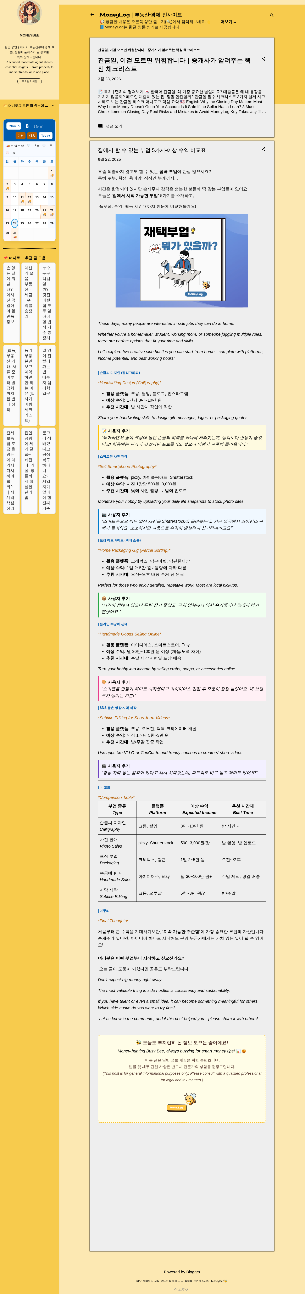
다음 (32, 135)
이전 (20, 135)
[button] (263, 59)
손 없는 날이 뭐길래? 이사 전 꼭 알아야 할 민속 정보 (10, 295)
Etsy (186, 645)
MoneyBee (29, 35)
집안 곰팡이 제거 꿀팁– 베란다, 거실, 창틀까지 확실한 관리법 (29, 465)
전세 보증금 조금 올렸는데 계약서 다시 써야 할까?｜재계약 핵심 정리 (10, 470)
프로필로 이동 (29, 81)
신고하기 (182, 1289)
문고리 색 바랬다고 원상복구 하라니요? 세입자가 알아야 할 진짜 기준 (46, 470)
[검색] (271, 16)
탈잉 (146, 393)
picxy (135, 477)
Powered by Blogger (182, 1272)
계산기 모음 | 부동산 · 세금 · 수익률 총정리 (28, 292)
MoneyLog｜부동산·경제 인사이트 (141, 14)
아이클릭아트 (155, 477)
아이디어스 (141, 645)
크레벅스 (139, 561)
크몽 (135, 393)
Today (45, 135)
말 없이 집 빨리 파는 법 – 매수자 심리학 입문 (46, 372)
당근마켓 (158, 561)
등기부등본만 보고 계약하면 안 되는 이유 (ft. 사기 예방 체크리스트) (29, 385)
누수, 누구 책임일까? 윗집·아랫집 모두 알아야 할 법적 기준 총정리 (46, 303)
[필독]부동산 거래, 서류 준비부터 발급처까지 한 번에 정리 (11, 380)
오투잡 (148, 728)
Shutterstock (181, 477)
